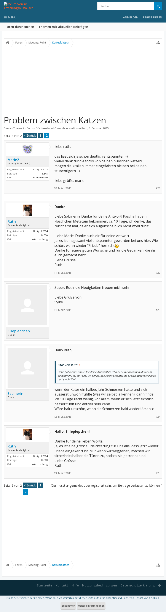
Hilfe (75, 585)
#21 (158, 188)
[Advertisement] (83, 80)
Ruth (84, 128)
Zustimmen (68, 605)
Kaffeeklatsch (46, 128)
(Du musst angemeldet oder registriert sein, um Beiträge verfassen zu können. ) (106, 485)
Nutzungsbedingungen (99, 585)
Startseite (44, 585)
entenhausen (40, 177)
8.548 (45, 173)
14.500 (44, 235)
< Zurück (30, 135)
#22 (158, 273)
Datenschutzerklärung (137, 585)
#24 (158, 416)
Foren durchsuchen (20, 27)
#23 (158, 310)
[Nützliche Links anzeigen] (158, 43)
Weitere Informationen (91, 605)
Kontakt (62, 585)
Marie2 (13, 160)
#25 (158, 473)
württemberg (40, 239)
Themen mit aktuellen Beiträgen (63, 27)
